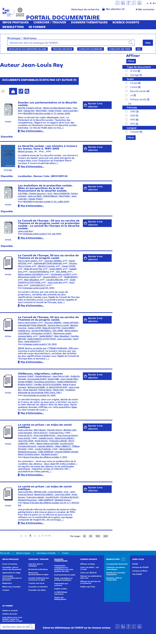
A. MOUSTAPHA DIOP (56, 387)
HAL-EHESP (137, 574)
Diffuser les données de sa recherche (90, 582)
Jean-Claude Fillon (69, 379)
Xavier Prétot (54, 111)
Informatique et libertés (46, 553)
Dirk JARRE (61, 271)
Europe (134, 83)
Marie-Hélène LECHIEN (47, 443)
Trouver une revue (62, 49)
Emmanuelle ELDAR (37, 379)
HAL (139, 49)
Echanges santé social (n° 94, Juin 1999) (42, 234)
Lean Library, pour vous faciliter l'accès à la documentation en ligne (12, 619)
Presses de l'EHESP (140, 567)
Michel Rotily (66, 449)
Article (134, 71)
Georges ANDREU (53, 261)
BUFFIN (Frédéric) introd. (30, 108)
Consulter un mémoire (90, 49)
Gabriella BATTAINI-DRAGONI (48, 263)
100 (98, 536)
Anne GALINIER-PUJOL (44, 435)
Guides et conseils (10, 610)
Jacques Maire (50, 277)
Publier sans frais (87, 587)
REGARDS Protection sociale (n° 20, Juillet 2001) (46, 201)
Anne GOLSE (24, 438)
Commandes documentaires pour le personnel (12, 578)
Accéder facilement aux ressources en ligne (38, 579)
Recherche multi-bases (38, 569)
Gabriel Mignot (50, 196)
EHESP (135, 564)
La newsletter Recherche (117, 564)
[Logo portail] (13, 11)
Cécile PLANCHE (43, 449)
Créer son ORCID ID (88, 573)
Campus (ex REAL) (139, 571)
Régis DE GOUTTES (33, 269)
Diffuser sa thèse (87, 564)
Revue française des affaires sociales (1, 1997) (45, 457)
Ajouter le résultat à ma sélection (13, 91)
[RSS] (117, 2)
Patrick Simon (45, 390)
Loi (131, 95)
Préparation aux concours (61, 584)
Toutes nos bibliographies (60, 598)
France (134, 87)
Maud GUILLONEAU (64, 438)
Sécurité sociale (138, 91)
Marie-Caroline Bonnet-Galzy (57, 108)
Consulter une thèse (119, 49)
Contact (65, 553)
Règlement (7, 583)
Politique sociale (138, 99)
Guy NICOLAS (66, 443)
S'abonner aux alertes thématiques (115, 568)
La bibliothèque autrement (60, 593)
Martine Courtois (46, 266)
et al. (49, 193)
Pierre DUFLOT (41, 433)
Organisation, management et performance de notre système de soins (63, 568)
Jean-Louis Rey (70, 111)
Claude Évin (28, 111)
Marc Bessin (40, 430)
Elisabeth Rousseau (27, 452)
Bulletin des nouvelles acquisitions (115, 573)
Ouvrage (135, 75)
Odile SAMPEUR (45, 452)
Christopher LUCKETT (61, 274)
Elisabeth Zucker (49, 454)
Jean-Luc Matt (35, 196)
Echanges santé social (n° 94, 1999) (40, 344)
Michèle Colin (70, 430)
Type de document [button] (139, 66)
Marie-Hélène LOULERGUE (30, 274)
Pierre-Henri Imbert (27, 261)
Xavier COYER (68, 266)
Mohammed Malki (36, 387)
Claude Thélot (35, 199)
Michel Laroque (25, 151)
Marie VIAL (58, 390)
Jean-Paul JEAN (25, 441)
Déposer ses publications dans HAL (91, 577)
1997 (133, 123)
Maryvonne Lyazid (26, 277)
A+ (154, 3)
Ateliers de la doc (9, 614)
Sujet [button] (130, 78)
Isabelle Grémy (46, 438)
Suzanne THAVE (25, 376)
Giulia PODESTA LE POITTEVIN (41, 339)
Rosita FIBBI (53, 379)
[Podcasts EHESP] (139, 2)
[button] (128, 103)
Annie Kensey (41, 441)
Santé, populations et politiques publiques (63, 579)
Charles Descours (37, 193)
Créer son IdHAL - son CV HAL (89, 568)
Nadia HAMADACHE (66, 382)
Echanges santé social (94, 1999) (38, 288)
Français (135, 131)
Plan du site (5, 553)
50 (90, 536)
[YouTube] (134, 2)
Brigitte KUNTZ (25, 384)
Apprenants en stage (11, 573)
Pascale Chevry (54, 430)
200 (105, 536)
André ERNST (55, 269)
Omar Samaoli (30, 390)
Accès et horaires (9, 564)
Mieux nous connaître (11, 587)
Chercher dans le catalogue (35, 565)
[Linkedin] (123, 2)
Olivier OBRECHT (63, 446)
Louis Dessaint (25, 433)
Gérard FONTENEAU (39, 271)
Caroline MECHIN (54, 280)
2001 (133, 115)
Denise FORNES (25, 382)
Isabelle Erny (24, 331)
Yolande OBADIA (45, 446)
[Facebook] (128, 2)
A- (148, 3)
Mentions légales (23, 553)
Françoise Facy (56, 433)
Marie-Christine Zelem (29, 454)
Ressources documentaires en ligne (27, 49)
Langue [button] (131, 127)
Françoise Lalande (58, 441)
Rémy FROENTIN (61, 193)
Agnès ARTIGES (70, 322)
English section (60, 589)
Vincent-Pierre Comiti (58, 325)
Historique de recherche (85, 9)
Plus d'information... (32, 131)
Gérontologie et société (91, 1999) (39, 395)
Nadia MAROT (70, 277)
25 (84, 536)
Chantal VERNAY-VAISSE (66, 452)
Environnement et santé (64, 575)
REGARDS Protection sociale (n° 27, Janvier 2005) (46, 113)
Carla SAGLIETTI (38, 285)
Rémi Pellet (41, 111)
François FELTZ (25, 435)
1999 (133, 119)
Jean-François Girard (67, 435)
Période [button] (132, 107)
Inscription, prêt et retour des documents (11, 568)
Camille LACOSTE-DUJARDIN (47, 384)
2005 (133, 111)
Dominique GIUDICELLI (45, 382)
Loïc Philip (22, 193)
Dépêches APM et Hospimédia (114, 579)
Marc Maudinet (31, 280)
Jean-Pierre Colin (60, 376)
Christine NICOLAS (27, 446)
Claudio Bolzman (43, 376)
